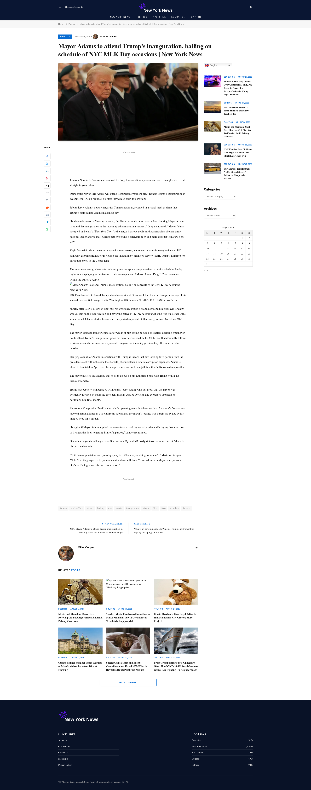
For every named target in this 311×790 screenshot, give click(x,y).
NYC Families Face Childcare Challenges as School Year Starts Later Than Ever (238, 152)
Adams (63, 508)
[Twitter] (47, 164)
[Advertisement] (128, 161)
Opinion (196, 17)
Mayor (146, 508)
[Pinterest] (47, 178)
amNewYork (77, 508)
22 (242, 253)
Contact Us (63, 752)
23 (249, 253)
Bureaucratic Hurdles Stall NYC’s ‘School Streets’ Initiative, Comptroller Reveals (236, 173)
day (110, 508)
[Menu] (60, 7)
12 (221, 248)
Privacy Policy (65, 764)
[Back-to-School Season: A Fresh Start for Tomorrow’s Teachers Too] (212, 107)
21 (235, 253)
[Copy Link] (47, 193)
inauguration (132, 508)
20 (228, 253)
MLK (155, 508)
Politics (141, 17)
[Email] (47, 186)
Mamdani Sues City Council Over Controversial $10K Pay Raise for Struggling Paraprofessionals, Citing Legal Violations (238, 88)
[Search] (251, 7)
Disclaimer (63, 758)
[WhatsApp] (47, 229)
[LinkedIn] (47, 171)
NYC (163, 508)
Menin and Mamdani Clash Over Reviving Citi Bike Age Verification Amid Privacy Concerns (80, 617)
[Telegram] (47, 222)
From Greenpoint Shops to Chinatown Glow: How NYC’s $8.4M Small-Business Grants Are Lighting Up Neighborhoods (176, 666)
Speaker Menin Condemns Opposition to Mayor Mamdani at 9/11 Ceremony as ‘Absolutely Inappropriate (128, 617)
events (119, 508)
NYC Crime (159, 17)
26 (221, 258)
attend (90, 508)
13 (228, 248)
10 (207, 248)
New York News (120, 17)
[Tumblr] (47, 200)
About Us (62, 740)
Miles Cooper (110, 37)
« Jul (206, 269)
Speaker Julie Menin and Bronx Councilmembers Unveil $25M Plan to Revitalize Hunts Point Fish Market (126, 666)
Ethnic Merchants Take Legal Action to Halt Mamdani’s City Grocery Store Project (175, 617)
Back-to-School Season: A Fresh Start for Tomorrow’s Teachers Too (237, 110)
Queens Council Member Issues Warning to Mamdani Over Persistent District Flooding (80, 666)
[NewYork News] (155, 7)
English (213, 65)
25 (214, 258)
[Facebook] (47, 156)
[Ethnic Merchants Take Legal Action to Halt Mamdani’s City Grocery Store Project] (176, 592)
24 (207, 258)
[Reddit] (47, 207)
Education (178, 17)
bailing (100, 508)
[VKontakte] (47, 215)
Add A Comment (128, 682)
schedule (174, 508)
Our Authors (64, 746)
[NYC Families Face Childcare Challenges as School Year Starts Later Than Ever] (212, 149)
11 (214, 248)
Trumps (186, 508)
